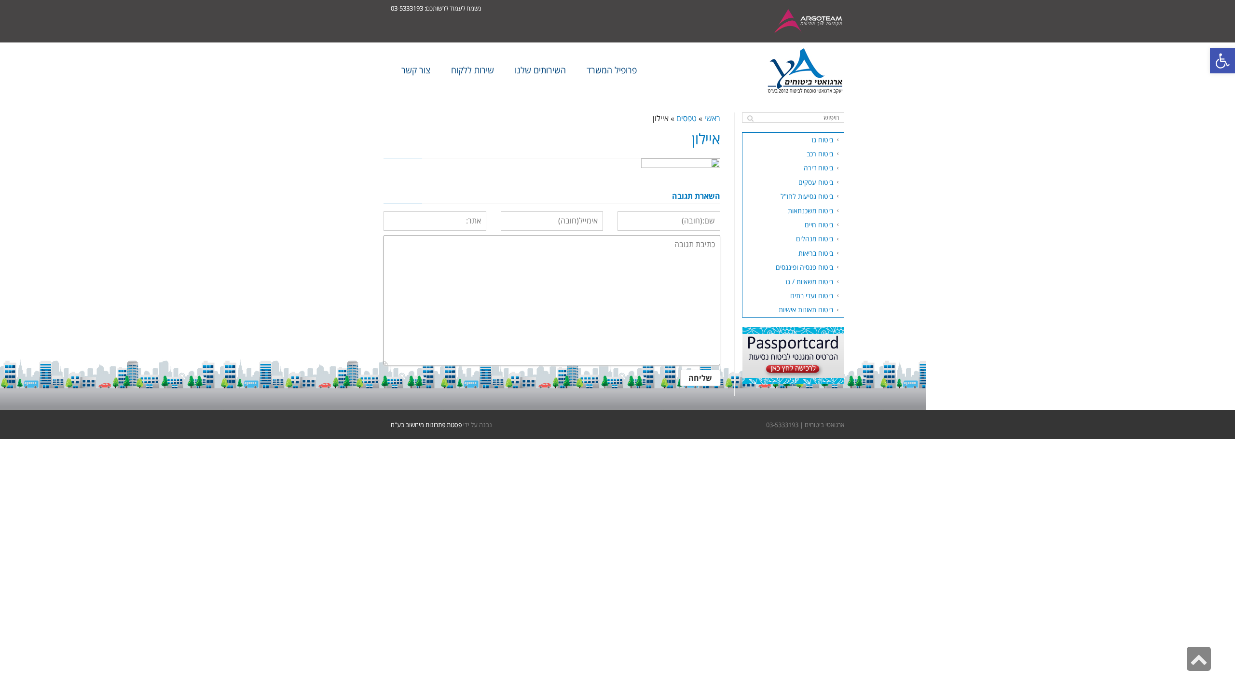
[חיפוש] (750, 118)
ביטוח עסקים (815, 182)
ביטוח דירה (818, 167)
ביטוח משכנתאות (810, 210)
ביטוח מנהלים (814, 238)
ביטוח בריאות (815, 253)
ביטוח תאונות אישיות (806, 309)
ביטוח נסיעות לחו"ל (807, 196)
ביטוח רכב (820, 153)
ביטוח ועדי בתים (811, 295)
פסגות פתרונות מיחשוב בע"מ (426, 424)
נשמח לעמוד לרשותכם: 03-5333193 (436, 8)
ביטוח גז (822, 139)
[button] (1222, 60)
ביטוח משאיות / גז (809, 281)
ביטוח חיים (819, 224)
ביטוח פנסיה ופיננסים (804, 267)
